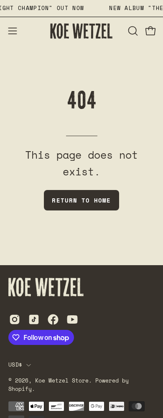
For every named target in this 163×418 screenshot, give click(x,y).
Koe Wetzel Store (62, 381)
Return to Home (81, 200)
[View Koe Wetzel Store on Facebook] (53, 319)
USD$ (15, 365)
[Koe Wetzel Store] (81, 31)
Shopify (20, 389)
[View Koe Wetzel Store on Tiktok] (34, 319)
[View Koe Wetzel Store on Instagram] (14, 319)
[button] (132, 31)
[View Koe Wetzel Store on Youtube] (72, 319)
